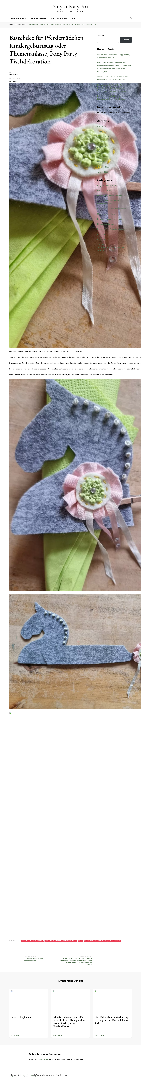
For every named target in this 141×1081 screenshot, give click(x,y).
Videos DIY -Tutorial (59, 18)
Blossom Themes (17, 1077)
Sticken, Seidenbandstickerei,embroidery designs (111, 247)
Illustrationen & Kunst (106, 214)
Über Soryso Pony (18, 18)
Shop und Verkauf (38, 18)
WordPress (38, 1077)
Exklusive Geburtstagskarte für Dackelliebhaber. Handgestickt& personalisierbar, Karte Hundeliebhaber (69, 1021)
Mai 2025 (101, 151)
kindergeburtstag (69, 940)
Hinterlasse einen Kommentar (16, 81)
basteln (25, 940)
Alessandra (13, 74)
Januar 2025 (102, 172)
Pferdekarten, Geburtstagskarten (112, 229)
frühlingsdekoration (53, 940)
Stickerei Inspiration (21, 1017)
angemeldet (43, 1059)
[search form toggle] (131, 18)
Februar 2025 (103, 167)
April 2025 (102, 156)
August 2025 (103, 136)
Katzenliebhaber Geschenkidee (110, 219)
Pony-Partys (102, 234)
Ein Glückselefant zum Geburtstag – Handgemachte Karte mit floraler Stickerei (112, 1020)
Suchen (100, 35)
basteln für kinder (37, 940)
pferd (80, 940)
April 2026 (102, 126)
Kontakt (75, 18)
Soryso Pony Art (70, 6)
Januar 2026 (102, 131)
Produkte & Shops (105, 239)
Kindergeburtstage (105, 224)
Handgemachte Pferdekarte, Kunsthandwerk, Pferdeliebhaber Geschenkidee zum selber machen (112, 88)
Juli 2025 (101, 141)
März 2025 (102, 162)
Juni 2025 (101, 146)
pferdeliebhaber (90, 940)
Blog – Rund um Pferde (107, 185)
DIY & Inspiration (104, 190)
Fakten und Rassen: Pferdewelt (111, 195)
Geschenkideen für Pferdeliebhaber (112, 209)
